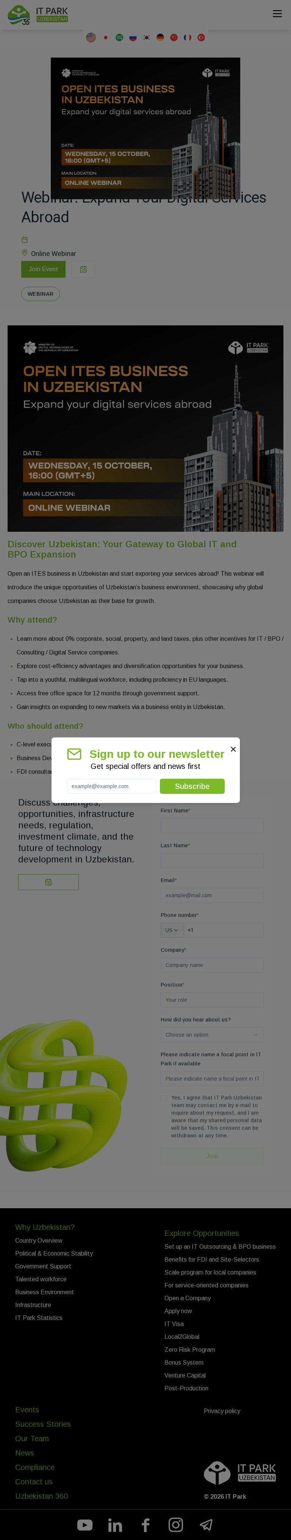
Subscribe (192, 786)
